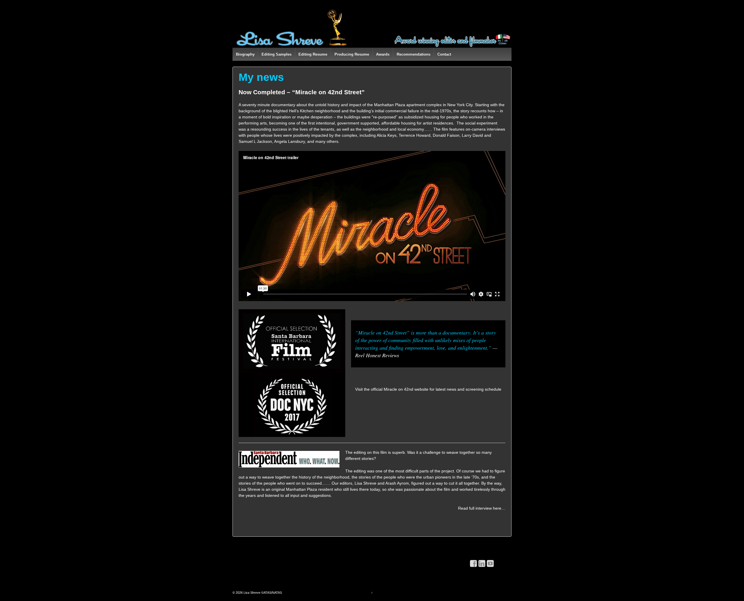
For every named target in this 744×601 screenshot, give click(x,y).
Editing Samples (276, 54)
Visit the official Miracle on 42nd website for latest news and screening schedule (428, 389)
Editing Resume (312, 54)
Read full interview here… (481, 508)
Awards (382, 54)
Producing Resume (352, 54)
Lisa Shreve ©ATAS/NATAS (262, 592)
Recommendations (413, 54)
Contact (444, 54)
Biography (245, 54)
